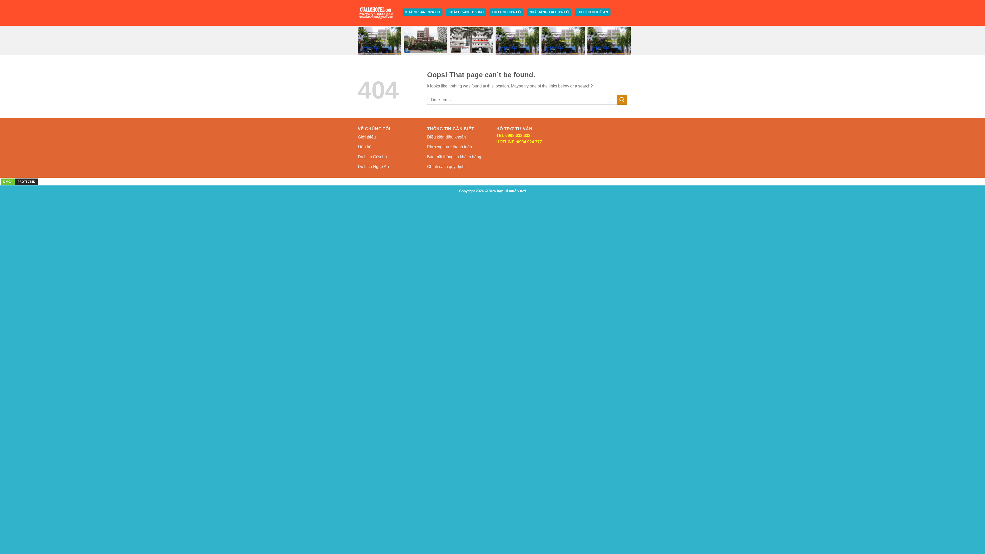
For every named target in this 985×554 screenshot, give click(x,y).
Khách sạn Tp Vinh (466, 12)
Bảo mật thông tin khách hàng (454, 157)
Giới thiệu (367, 137)
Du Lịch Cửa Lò (506, 12)
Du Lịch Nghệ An (592, 12)
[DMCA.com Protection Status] (19, 181)
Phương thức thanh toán (449, 147)
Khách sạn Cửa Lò (422, 12)
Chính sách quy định (446, 166)
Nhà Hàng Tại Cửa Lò (549, 12)
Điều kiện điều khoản (446, 137)
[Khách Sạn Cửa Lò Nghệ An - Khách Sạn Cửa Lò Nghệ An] (376, 12)
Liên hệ (364, 147)
